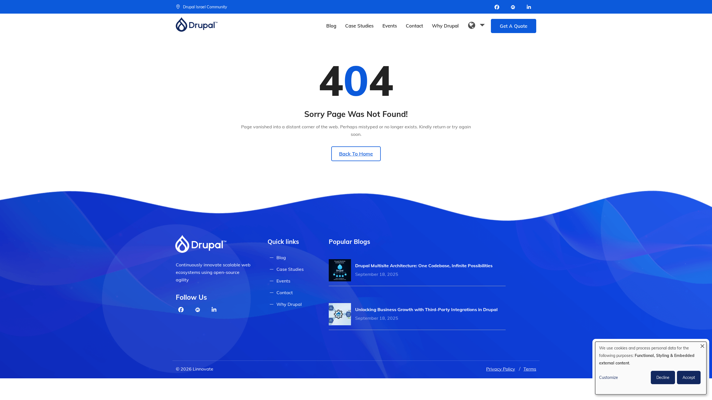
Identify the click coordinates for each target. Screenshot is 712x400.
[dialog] (650, 368)
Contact (414, 26)
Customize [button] (608, 377)
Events (389, 26)
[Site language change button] (476, 25)
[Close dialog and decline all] (702, 345)
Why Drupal (445, 26)
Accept (689, 377)
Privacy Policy (500, 369)
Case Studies (359, 26)
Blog (331, 26)
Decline (662, 377)
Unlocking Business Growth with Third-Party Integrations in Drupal (426, 309)
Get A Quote (513, 26)
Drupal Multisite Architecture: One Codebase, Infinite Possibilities (424, 265)
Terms (529, 369)
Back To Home (356, 154)
